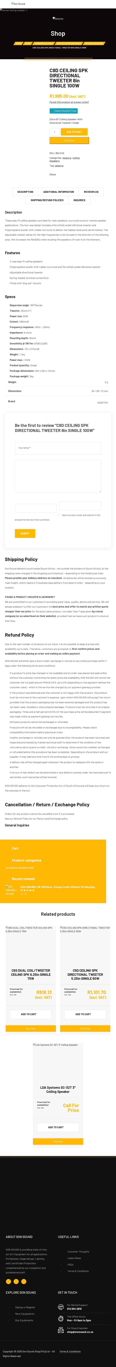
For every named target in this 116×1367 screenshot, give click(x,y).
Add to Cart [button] (28, 1014)
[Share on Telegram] (75, 174)
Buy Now (31, 1028)
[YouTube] (24, 1281)
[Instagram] (16, 1281)
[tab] (25, 192)
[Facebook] (8, 1281)
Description (25, 191)
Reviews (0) (91, 191)
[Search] (107, 4)
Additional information (58, 191)
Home (18, 43)
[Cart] (112, 4)
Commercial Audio (44, 43)
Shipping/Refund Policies (47, 200)
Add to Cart (74, 131)
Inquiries (79, 200)
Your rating (24, 447)
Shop (27, 43)
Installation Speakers (69, 43)
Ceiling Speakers (94, 43)
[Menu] (5, 4)
